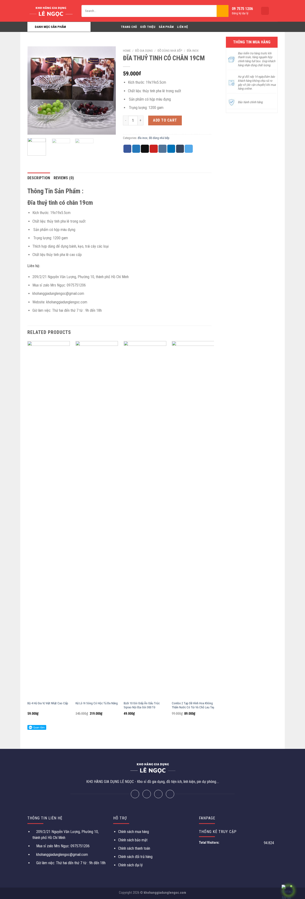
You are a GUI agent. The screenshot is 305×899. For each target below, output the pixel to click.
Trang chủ (129, 27)
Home (127, 50)
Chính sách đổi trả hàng (135, 856)
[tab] (38, 178)
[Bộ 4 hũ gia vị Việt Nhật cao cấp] (48, 520)
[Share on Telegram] (189, 149)
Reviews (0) (64, 178)
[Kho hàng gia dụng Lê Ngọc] (50, 11)
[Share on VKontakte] (162, 149)
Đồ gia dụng (144, 50)
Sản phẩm (166, 27)
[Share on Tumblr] (180, 149)
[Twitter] (146, 794)
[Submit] (223, 11)
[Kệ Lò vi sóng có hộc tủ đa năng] (97, 520)
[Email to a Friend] (145, 149)
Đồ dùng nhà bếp (170, 50)
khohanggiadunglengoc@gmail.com (62, 854)
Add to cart (165, 120)
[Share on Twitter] (136, 149)
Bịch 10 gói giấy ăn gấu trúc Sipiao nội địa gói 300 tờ (142, 705)
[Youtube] (170, 794)
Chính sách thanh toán (134, 848)
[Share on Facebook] (127, 149)
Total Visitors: (209, 843)
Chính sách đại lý (130, 865)
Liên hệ (182, 27)
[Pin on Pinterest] (154, 149)
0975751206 (80, 846)
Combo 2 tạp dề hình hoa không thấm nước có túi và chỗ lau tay (193, 705)
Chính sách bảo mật (132, 840)
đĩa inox (193, 50)
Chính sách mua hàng (133, 831)
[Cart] (265, 11)
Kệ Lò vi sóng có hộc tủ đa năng (97, 703)
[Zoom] (33, 128)
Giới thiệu (147, 27)
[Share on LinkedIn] (171, 149)
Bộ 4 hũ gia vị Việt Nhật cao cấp (47, 703)
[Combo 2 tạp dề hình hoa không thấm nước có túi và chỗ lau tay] (193, 520)
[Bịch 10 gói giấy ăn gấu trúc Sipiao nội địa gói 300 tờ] (145, 520)
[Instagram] (158, 794)
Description (38, 178)
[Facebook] (135, 794)
